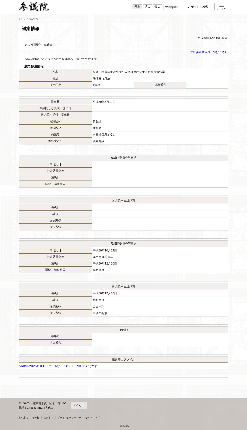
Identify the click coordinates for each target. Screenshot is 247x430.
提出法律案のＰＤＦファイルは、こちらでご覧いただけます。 (59, 366)
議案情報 (33, 18)
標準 (137, 7)
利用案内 (23, 417)
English (171, 7)
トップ (22, 18)
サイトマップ (92, 417)
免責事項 (48, 417)
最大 (157, 7)
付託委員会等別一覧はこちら (209, 52)
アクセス (78, 405)
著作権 (35, 417)
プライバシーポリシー (69, 417)
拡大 (147, 7)
